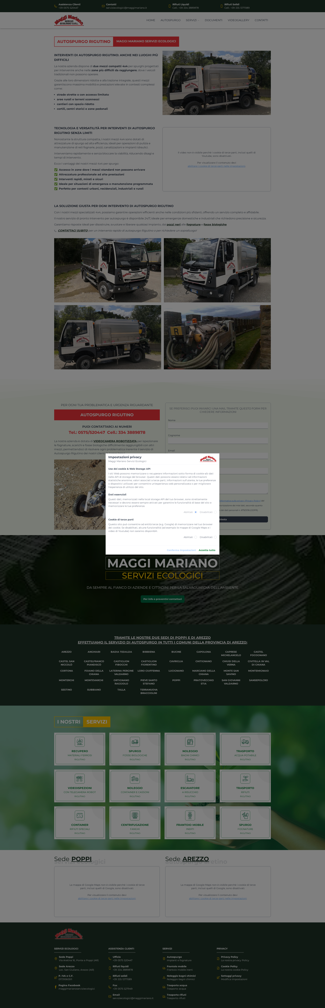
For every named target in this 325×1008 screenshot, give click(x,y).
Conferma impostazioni (181, 550)
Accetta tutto (207, 550)
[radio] (195, 512)
